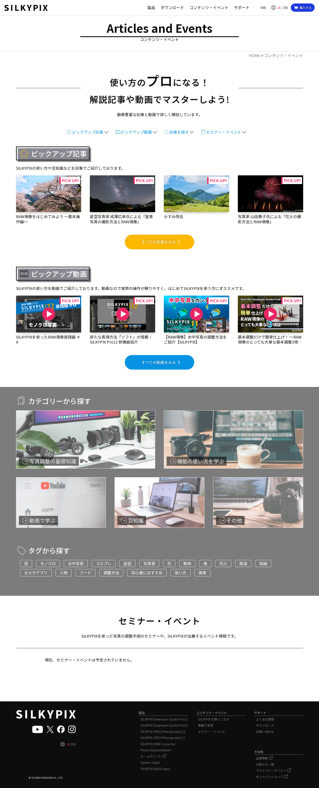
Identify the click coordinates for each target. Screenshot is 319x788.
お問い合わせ (265, 731)
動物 (187, 563)
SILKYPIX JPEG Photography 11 (162, 737)
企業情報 (262, 758)
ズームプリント (151, 756)
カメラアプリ (36, 572)
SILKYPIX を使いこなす (213, 719)
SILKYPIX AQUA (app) (155, 769)
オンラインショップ (270, 777)
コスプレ (103, 563)
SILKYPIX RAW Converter (158, 744)
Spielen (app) (150, 762)
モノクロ (48, 563)
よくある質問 (265, 719)
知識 (263, 563)
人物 (63, 572)
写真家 (149, 563)
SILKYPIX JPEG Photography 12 (162, 731)
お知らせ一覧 (265, 764)
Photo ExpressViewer (155, 750)
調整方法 (111, 572)
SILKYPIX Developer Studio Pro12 (164, 719)
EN (285, 7)
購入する (305, 7)
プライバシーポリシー (271, 770)
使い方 (180, 572)
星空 (127, 563)
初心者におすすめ (147, 572)
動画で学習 (205, 725)
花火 (223, 563)
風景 (202, 572)
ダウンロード (265, 725)
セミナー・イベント (211, 731)
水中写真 (76, 563)
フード (85, 572)
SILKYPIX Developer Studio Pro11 (164, 725)
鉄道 (243, 563)
